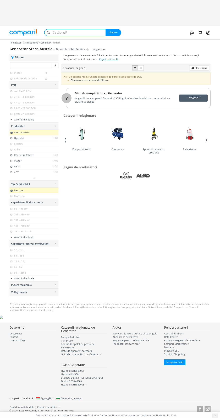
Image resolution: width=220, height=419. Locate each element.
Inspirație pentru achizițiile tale (131, 340)
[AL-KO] (143, 175)
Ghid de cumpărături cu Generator (98, 93)
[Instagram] (208, 408)
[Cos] (200, 32)
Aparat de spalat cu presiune (154, 150)
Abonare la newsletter (125, 337)
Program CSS (171, 350)
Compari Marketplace (176, 343)
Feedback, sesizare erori (126, 343)
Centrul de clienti (174, 333)
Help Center (171, 337)
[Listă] (135, 67)
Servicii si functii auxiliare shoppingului (135, 333)
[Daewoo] (126, 175)
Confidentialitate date (21, 407)
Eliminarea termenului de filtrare (90, 80)
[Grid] (141, 67)
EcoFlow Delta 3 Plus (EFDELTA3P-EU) (82, 377)
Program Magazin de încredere (182, 340)
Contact (13, 337)
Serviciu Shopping (174, 354)
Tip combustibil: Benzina (71, 49)
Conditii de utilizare (48, 407)
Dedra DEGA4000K (71, 381)
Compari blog (17, 340)
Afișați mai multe (108, 59)
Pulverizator (190, 149)
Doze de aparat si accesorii (76, 350)
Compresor (117, 149)
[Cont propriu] (208, 32)
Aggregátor (47, 398)
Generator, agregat (71, 398)
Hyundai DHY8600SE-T (73, 384)
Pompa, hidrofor (81, 149)
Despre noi (15, 333)
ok (55, 65)
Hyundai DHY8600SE (72, 370)
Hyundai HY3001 (70, 374)
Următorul (193, 98)
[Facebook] (200, 408)
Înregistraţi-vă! (174, 362)
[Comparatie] (192, 32)
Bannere (169, 347)
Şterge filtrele (99, 49)
